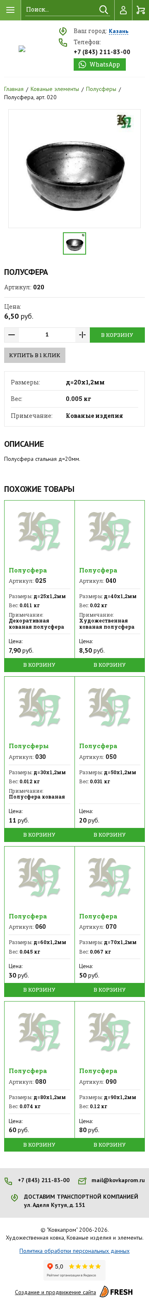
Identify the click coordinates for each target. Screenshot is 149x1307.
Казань (118, 31)
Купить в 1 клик (34, 355)
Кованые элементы (55, 89)
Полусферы (101, 89)
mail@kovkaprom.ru (118, 1180)
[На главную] (22, 48)
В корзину (117, 335)
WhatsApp (104, 64)
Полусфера (28, 570)
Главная (14, 89)
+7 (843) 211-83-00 (102, 52)
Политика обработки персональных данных (74, 1251)
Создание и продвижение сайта (55, 1292)
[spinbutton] (47, 335)
